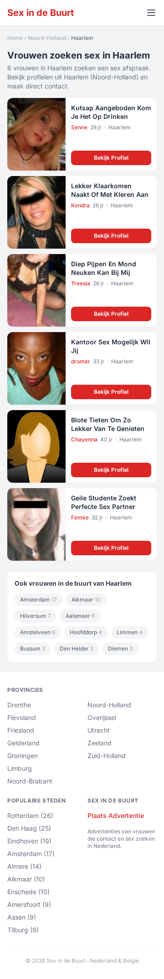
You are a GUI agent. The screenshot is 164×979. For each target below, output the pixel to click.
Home (15, 37)
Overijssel (101, 717)
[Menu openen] (151, 13)
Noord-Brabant (29, 781)
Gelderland (23, 743)
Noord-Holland (47, 37)
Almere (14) (24, 866)
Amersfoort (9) (29, 904)
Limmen (130, 632)
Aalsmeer (80, 615)
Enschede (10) (28, 892)
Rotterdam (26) (30, 815)
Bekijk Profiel (111, 157)
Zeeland (99, 743)
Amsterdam (38, 599)
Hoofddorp (86, 632)
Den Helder (76, 648)
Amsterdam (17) (31, 853)
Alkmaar (86, 599)
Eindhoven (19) (29, 841)
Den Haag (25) (29, 828)
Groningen (22, 755)
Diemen (120, 648)
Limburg (19, 768)
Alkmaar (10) (26, 879)
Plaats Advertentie (115, 815)
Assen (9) (21, 917)
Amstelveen (37, 632)
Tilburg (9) (23, 930)
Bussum (32, 648)
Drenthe (19, 705)
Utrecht (98, 730)
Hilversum (35, 615)
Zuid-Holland (106, 755)
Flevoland (21, 717)
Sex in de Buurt (40, 12)
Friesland (20, 730)
